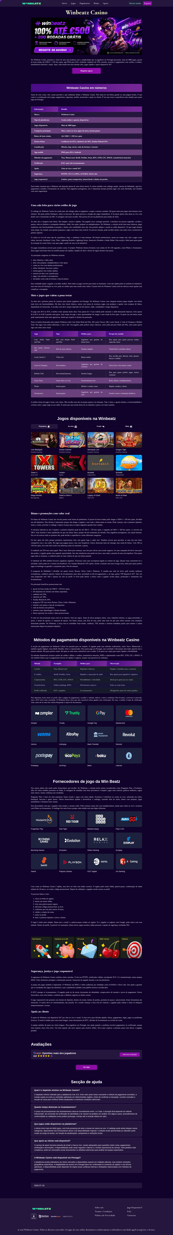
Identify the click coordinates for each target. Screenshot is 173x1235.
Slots (127, 426)
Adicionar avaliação (130, 1054)
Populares (43, 426)
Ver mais (86, 1067)
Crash (99, 426)
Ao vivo (71, 426)
